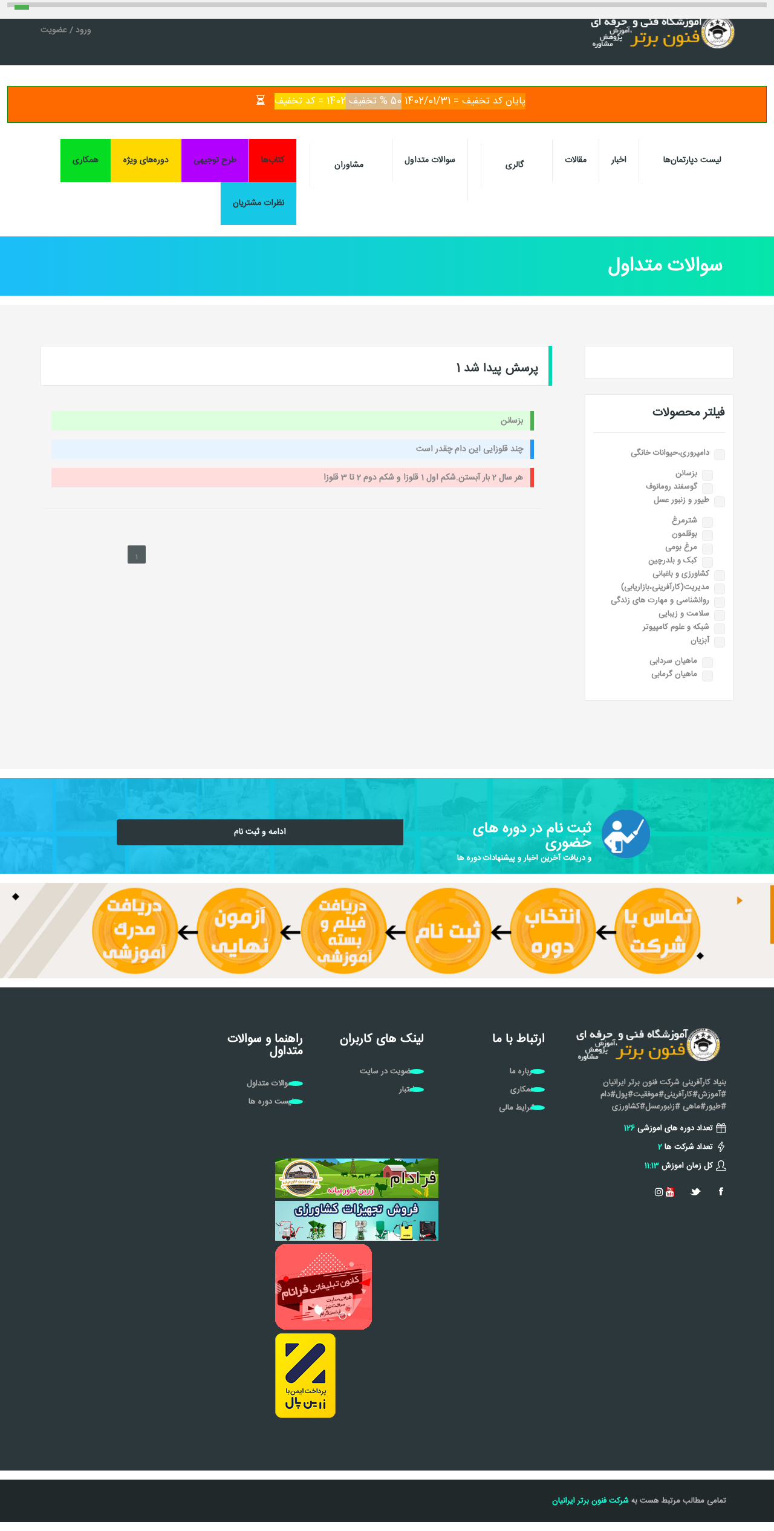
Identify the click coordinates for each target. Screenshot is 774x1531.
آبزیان (700, 640)
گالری (515, 165)
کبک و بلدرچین (672, 560)
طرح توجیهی (215, 160)
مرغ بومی (681, 547)
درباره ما (523, 1071)
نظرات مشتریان (258, 203)
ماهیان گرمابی (674, 674)
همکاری (86, 160)
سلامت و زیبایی (684, 613)
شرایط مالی (517, 1107)
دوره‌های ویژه (146, 160)
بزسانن (686, 473)
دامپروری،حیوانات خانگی (670, 453)
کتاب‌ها (272, 160)
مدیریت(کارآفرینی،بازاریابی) (665, 587)
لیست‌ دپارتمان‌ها (692, 160)
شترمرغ (684, 520)
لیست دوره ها (271, 1101)
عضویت (54, 30)
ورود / (79, 30)
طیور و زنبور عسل (681, 500)
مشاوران (348, 165)
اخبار (618, 160)
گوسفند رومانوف (671, 486)
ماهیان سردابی (673, 661)
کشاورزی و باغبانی (680, 573)
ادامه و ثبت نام (260, 832)
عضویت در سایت (387, 1071)
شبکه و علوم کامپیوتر (676, 627)
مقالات (576, 160)
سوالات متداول (430, 160)
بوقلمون (684, 534)
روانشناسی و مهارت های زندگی (660, 600)
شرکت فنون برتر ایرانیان (590, 1500)
